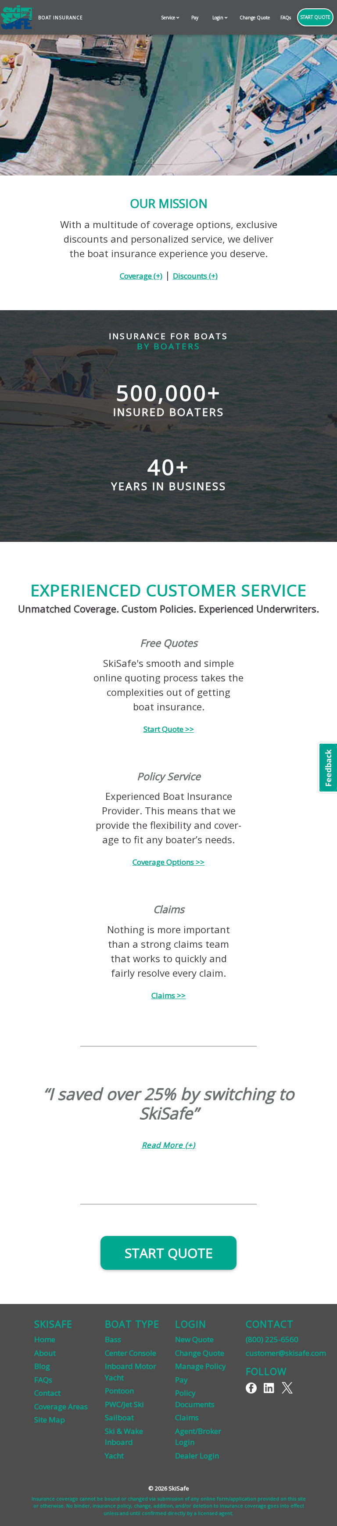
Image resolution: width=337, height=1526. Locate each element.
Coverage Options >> (168, 862)
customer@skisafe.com (286, 1353)
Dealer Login (197, 1456)
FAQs (285, 17)
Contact (47, 1393)
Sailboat (119, 1417)
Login (218, 17)
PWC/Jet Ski (124, 1404)
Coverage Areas (61, 1406)
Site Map (49, 1420)
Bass (113, 1339)
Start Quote (315, 17)
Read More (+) (168, 1145)
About (45, 1353)
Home (44, 1339)
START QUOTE (169, 1253)
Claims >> (168, 995)
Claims (187, 1417)
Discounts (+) (195, 276)
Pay (194, 17)
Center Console (130, 1353)
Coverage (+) (141, 276)
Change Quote (255, 17)
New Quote (194, 1339)
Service (168, 17)
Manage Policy (200, 1366)
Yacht (114, 1456)
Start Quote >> (168, 729)
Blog (42, 1366)
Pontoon (119, 1391)
